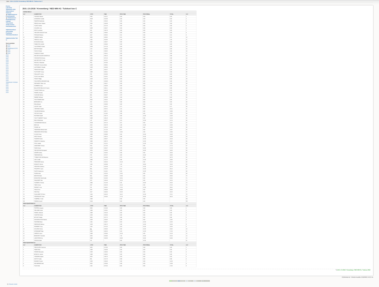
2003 (9, 51)
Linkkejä (8, 21)
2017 (7, 75)
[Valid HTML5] (189, 280)
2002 (9, 50)
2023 (7, 89)
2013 (7, 68)
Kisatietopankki (10, 16)
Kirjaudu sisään (13, 284)
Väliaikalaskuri (12, 18)
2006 (7, 57)
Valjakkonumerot (12, 14)
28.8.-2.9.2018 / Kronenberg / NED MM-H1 (349, 270)
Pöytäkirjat (9, 33)
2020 (7, 80)
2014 (7, 70)
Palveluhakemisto (11, 26)
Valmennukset (10, 11)
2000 (9, 45)
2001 (9, 46)
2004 (9, 53)
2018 (7, 77)
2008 (7, 60)
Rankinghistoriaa (10, 19)
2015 (7, 72)
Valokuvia (8, 13)
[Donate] (173, 280)
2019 (7, 79)
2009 (7, 62)
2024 (7, 90)
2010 (7, 63)
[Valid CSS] (198, 280)
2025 (7, 92)
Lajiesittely (9, 7)
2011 (7, 65)
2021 (7, 85)
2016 (7, 73)
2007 (7, 58)
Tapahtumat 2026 (10, 9)
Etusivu (8, 6)
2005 (7, 55)
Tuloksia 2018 (366, 270)
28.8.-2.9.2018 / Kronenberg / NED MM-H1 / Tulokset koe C (26, 1)
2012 (7, 67)
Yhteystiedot (9, 23)
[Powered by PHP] (181, 280)
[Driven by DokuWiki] (206, 280)
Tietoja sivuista (10, 24)
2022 (7, 87)
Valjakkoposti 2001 (13, 48)
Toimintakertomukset (12, 35)
